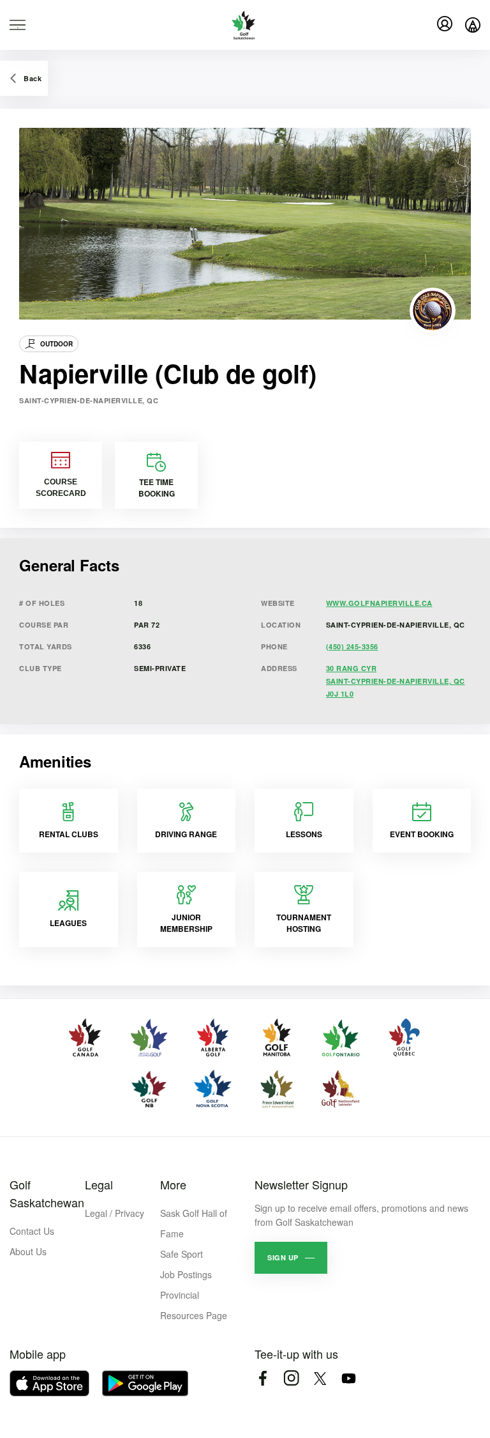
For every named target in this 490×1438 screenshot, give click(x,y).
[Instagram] (291, 1378)
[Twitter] (320, 1378)
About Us (28, 1251)
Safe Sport (181, 1254)
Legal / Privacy (114, 1213)
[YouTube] (349, 1378)
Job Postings (186, 1274)
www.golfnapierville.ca (379, 603)
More (173, 1184)
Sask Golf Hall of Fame (193, 1223)
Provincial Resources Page (193, 1305)
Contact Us (32, 1231)
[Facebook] (263, 1378)
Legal (99, 1184)
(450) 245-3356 (352, 646)
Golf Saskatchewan (47, 1193)
